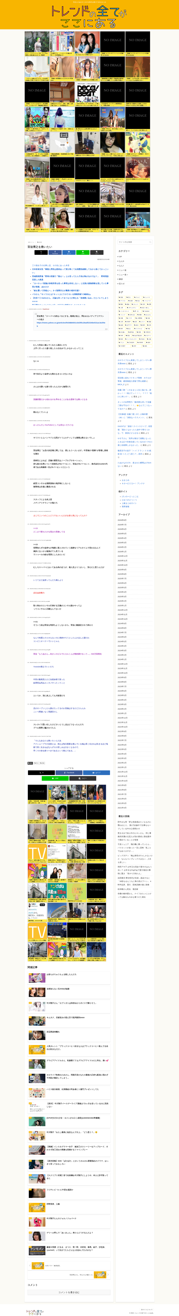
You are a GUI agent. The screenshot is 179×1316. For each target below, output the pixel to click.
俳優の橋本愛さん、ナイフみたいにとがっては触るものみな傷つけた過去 (134, 895)
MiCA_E (121, 384)
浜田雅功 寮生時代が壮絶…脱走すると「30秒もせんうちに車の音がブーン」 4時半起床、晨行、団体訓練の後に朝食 (134, 881)
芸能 (43, 763)
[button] (96, 252)
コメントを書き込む (69, 1292)
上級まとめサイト (129, 503)
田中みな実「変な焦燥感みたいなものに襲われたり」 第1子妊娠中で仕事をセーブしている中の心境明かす (134, 825)
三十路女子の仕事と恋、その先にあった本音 (50, 265)
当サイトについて (147, 1309)
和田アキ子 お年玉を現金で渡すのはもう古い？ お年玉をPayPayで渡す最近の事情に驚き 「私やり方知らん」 (135, 870)
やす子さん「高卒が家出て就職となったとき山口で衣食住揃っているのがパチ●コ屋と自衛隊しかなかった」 (135, 441)
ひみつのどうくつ (129, 500)
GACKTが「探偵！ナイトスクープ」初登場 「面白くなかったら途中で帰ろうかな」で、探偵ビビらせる (135, 429)
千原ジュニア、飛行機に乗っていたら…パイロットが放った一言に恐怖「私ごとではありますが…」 (134, 847)
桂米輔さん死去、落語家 (128, 889)
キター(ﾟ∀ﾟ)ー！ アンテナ (133, 483)
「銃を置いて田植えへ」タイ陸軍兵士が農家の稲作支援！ (56, 290)
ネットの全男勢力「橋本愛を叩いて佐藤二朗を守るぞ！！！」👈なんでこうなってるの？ (135, 405)
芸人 (37, 763)
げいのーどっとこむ (130, 496)
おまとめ (125, 480)
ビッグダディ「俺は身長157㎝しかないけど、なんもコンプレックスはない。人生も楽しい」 (135, 859)
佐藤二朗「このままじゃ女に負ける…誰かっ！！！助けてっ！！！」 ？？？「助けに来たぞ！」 (135, 393)
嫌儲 (31, 763)
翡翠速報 (125, 507)
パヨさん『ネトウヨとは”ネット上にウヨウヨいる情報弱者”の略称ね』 (62, 294)
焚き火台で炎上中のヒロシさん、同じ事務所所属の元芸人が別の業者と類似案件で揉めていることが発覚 (134, 836)
